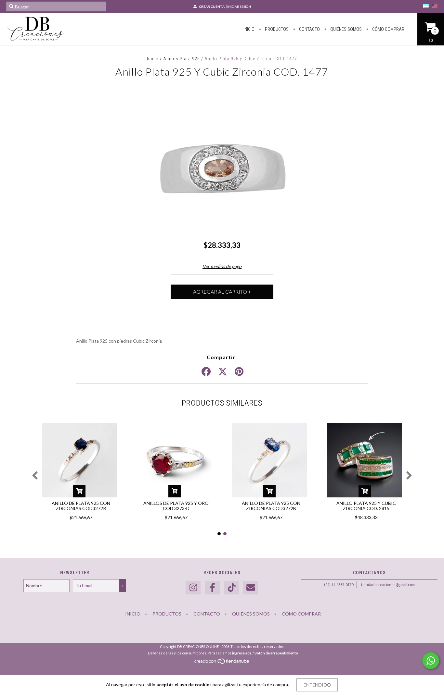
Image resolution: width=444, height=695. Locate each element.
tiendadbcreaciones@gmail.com (388, 584)
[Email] (250, 588)
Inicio (249, 29)
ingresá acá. (242, 653)
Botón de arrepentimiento (276, 653)
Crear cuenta (212, 6)
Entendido (317, 685)
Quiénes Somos (345, 29)
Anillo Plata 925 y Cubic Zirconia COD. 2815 (366, 505)
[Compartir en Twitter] (222, 372)
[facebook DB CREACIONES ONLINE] (212, 588)
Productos (276, 29)
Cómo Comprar (387, 29)
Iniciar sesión (239, 6)
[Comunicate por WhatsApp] (430, 660)
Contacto (309, 29)
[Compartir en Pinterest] (239, 372)
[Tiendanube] (222, 663)
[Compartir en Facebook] (206, 372)
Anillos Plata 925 (181, 58)
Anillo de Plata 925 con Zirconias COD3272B (271, 505)
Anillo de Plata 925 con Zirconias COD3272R (81, 505)
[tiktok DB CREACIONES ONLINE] (231, 588)
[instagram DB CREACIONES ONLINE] (193, 588)
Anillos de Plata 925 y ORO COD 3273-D (176, 505)
